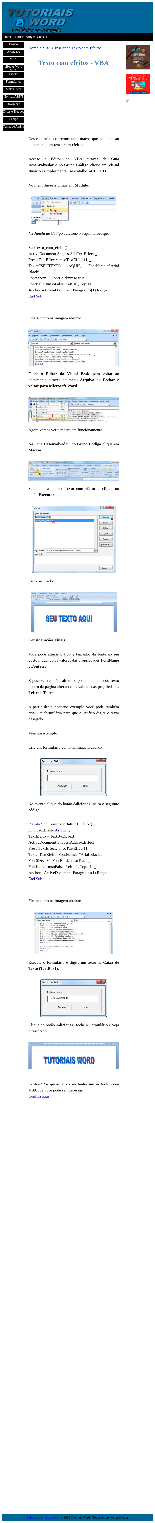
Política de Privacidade (41, 1517)
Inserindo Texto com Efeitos (78, 48)
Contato (42, 36)
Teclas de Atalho (13, 126)
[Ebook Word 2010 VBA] (138, 104)
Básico (13, 44)
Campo (13, 119)
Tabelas (13, 74)
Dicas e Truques (13, 111)
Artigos (30, 36)
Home (8, 36)
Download (13, 104)
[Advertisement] (73, 101)
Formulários (13, 81)
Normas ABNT (13, 96)
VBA (13, 59)
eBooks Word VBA (13, 68)
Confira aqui (38, 1096)
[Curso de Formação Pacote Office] (138, 68)
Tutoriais (18, 36)
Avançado (13, 51)
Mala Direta (13, 89)
